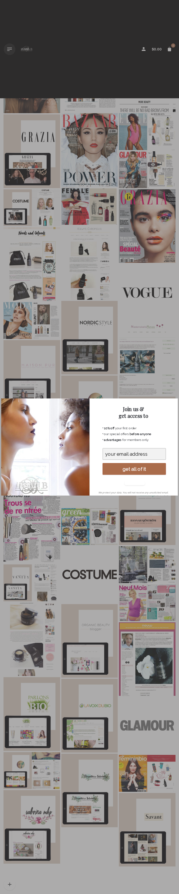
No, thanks (134, 483)
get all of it (134, 469)
